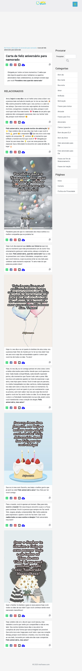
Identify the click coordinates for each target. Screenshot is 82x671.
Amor (60, 91)
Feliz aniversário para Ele (65, 144)
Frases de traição (64, 167)
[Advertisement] (41, 29)
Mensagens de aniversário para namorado (24, 48)
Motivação (62, 101)
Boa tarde (61, 80)
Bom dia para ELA (64, 133)
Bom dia (61, 75)
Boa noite (61, 85)
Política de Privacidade (66, 191)
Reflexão (61, 96)
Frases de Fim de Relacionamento (64, 160)
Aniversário (62, 122)
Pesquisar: (60, 56)
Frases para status (65, 106)
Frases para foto (64, 117)
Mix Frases (7, 48)
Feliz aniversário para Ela (65, 152)
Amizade (61, 112)
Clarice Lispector (64, 127)
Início (60, 181)
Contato (61, 186)
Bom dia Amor (63, 138)
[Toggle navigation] (75, 4)
